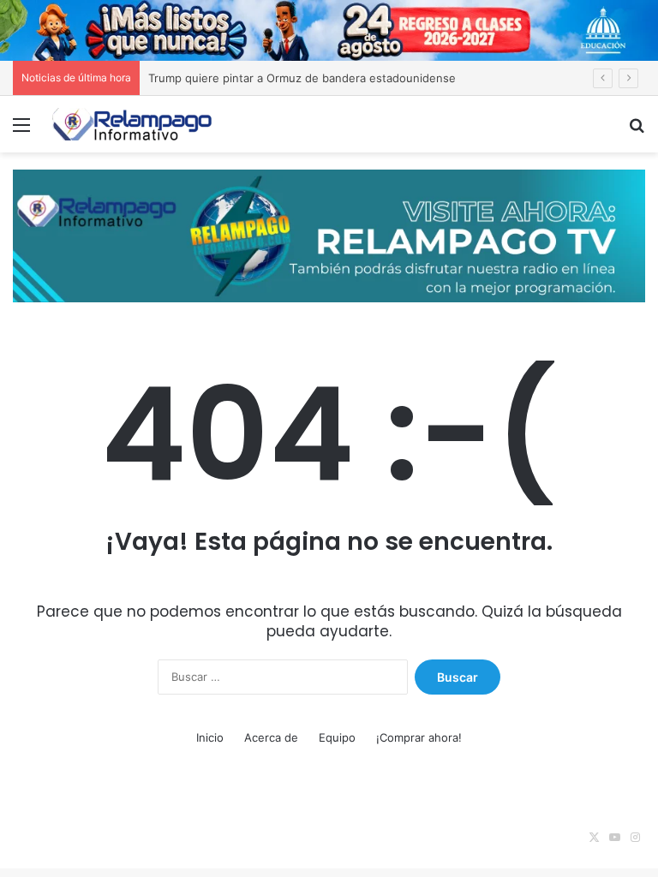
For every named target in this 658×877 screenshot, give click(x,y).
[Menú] (21, 130)
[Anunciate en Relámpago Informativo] (329, 235)
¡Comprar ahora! (419, 737)
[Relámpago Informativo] (133, 124)
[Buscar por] (636, 130)
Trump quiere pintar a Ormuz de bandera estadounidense (302, 78)
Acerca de (271, 737)
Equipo (337, 737)
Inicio (210, 737)
